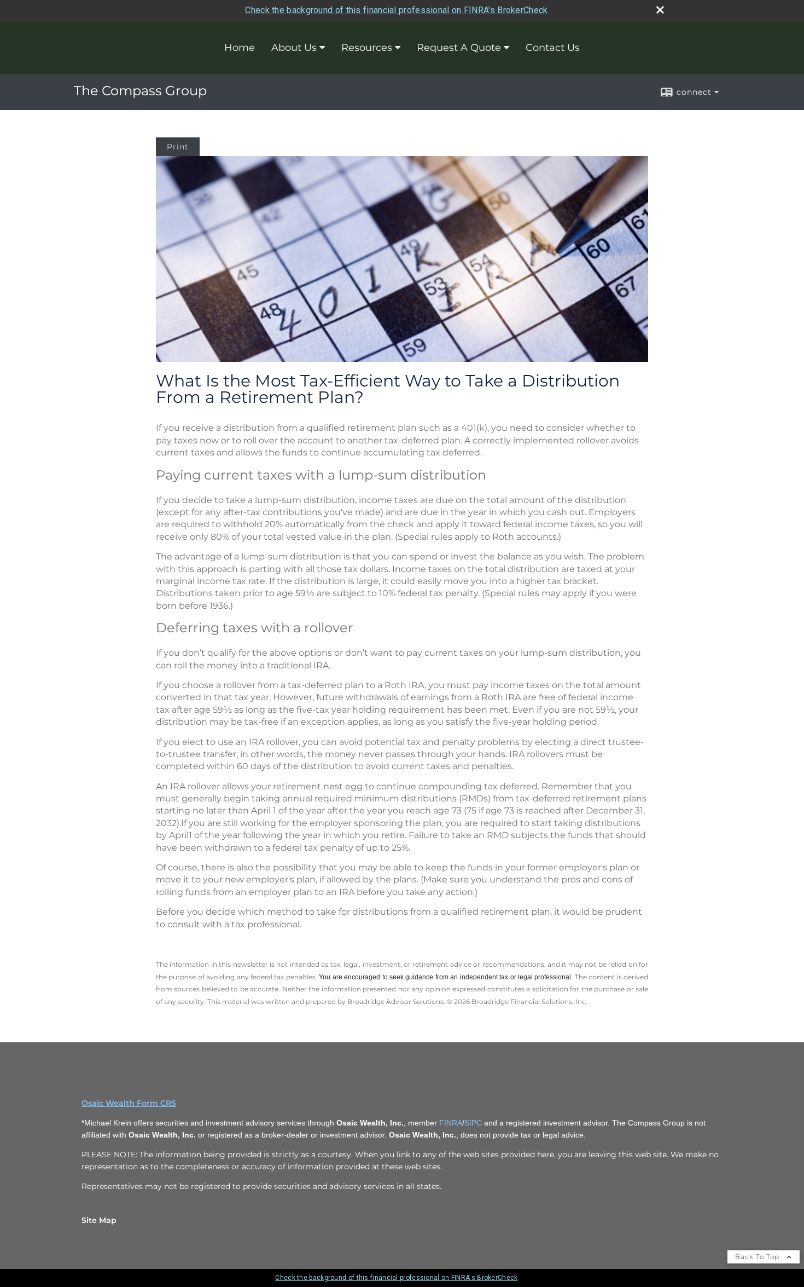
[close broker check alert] (660, 9)
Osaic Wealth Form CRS (128, 1103)
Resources (366, 48)
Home (239, 48)
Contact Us (553, 48)
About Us (294, 48)
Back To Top (758, 1257)
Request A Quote (459, 48)
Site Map (98, 1220)
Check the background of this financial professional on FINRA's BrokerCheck (396, 10)
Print (178, 147)
